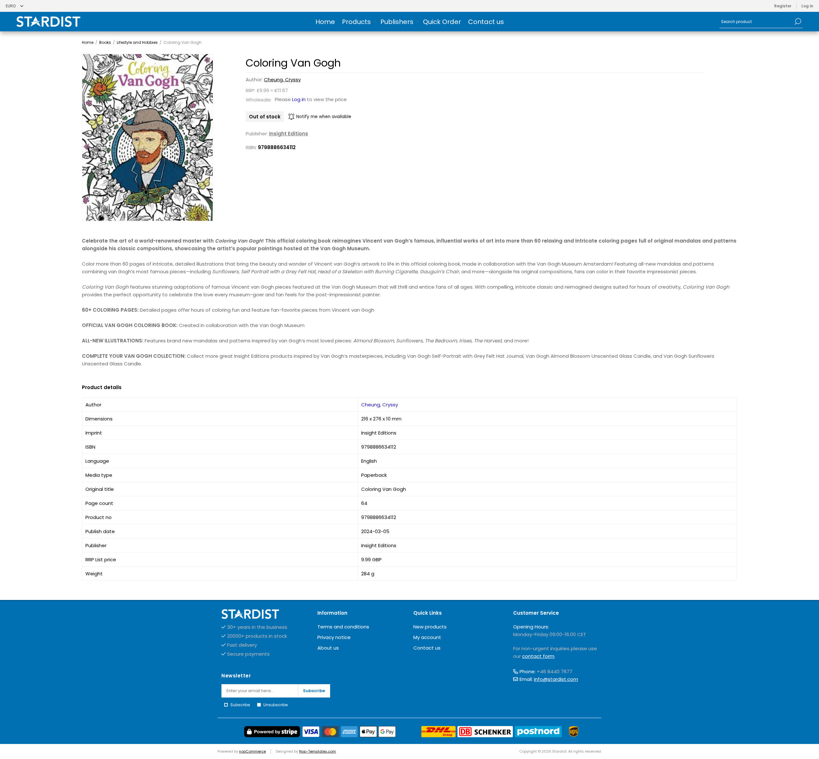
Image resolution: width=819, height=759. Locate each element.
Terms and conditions (343, 626)
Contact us (427, 647)
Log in (807, 6)
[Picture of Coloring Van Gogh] (147, 137)
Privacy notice (334, 637)
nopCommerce (252, 751)
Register (782, 6)
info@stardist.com (556, 679)
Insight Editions (288, 133)
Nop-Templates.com (317, 751)
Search (798, 21)
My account (427, 637)
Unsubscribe (275, 704)
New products (430, 626)
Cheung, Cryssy (282, 79)
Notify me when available (323, 117)
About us (328, 647)
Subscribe (314, 691)
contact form (538, 656)
